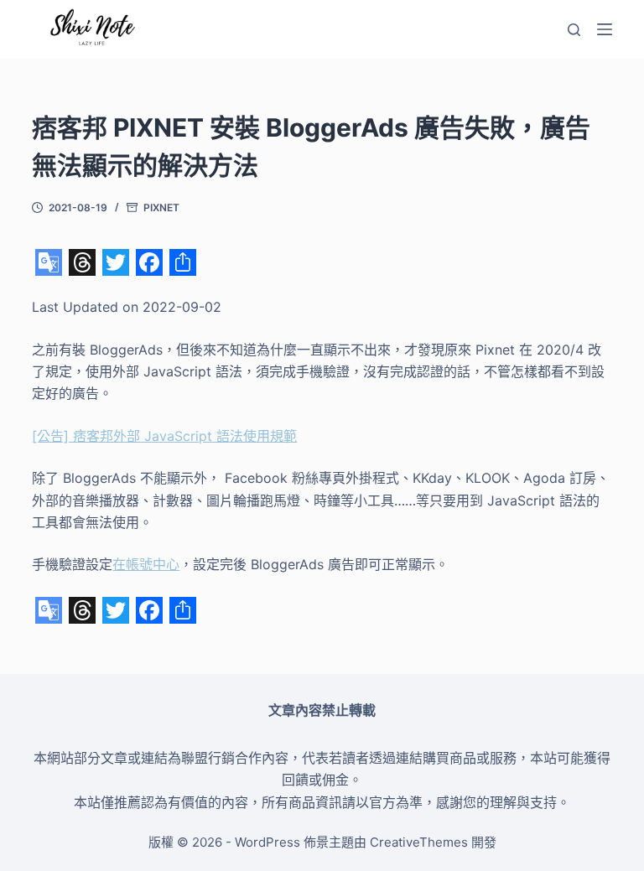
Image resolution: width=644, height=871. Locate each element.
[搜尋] (574, 29)
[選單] (604, 29)
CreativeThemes (419, 842)
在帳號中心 (145, 564)
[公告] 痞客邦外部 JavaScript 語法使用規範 (164, 436)
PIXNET (161, 207)
